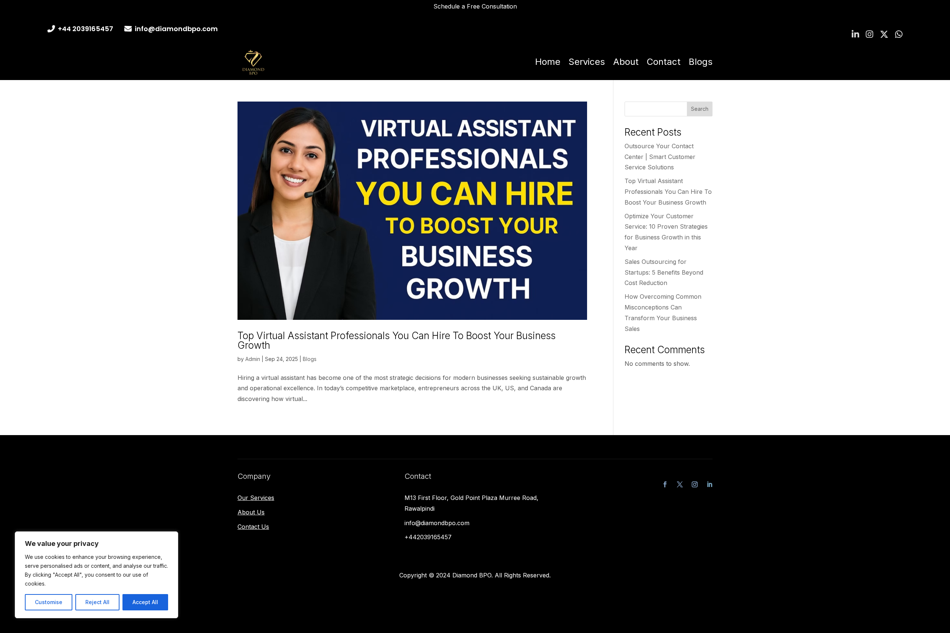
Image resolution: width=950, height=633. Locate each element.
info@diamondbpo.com (176, 28)
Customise (48, 602)
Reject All (97, 602)
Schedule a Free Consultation (475, 6)
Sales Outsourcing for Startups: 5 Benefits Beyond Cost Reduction (664, 272)
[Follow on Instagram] (695, 484)
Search (699, 109)
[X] (884, 34)
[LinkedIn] (855, 34)
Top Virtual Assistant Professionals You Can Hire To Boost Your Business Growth (397, 340)
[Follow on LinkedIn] (709, 484)
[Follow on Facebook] (665, 484)
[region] (96, 574)
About (626, 61)
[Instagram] (869, 34)
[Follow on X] (680, 484)
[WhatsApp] (898, 34)
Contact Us (253, 526)
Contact (664, 61)
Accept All (145, 602)
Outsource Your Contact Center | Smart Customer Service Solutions (660, 156)
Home (547, 61)
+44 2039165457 (85, 28)
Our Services (256, 497)
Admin (252, 359)
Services (587, 61)
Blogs (700, 61)
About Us (251, 512)
